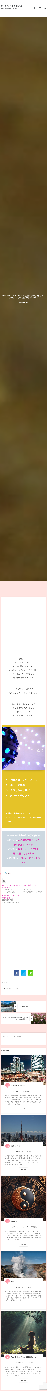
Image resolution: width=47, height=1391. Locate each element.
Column (12, 983)
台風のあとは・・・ (18, 1146)
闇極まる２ (15, 1221)
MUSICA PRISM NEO (11, 6)
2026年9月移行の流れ (18, 1086)
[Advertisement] (23, 625)
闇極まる (14, 1282)
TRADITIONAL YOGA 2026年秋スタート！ (26, 1357)
